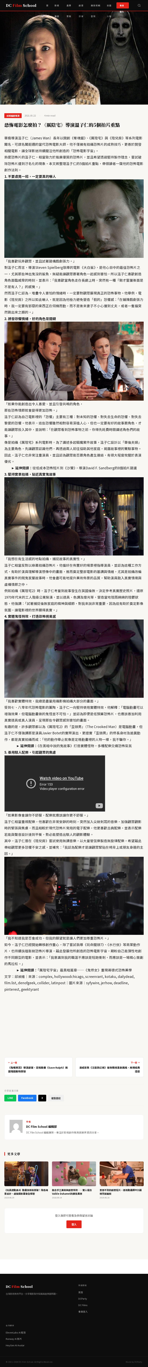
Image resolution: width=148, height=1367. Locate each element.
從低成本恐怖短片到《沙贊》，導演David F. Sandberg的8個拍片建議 (84, 467)
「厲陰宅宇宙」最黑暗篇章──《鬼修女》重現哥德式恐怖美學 (85, 969)
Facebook (27, 1098)
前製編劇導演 (12, 115)
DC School (21, 5)
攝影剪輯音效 (95, 7)
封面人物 (109, 7)
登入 (74, 1224)
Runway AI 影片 (14, 1338)
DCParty (82, 1298)
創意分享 (81, 7)
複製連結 (56, 1098)
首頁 (47, 7)
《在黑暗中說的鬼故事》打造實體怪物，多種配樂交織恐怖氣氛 (85, 745)
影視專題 (57, 7)
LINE (10, 1098)
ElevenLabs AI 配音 (16, 1332)
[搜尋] (139, 5)
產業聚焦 (69, 7)
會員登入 (122, 6)
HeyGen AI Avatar (15, 1345)
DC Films (83, 1305)
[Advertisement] (74, 1023)
